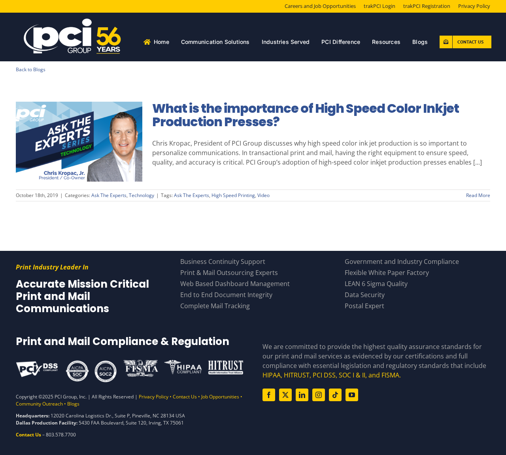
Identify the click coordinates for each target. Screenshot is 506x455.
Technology (141, 195)
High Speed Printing (233, 195)
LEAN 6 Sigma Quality (376, 283)
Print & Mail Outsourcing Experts (229, 272)
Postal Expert (364, 305)
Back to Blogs (30, 69)
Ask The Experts (108, 195)
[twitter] (285, 395)
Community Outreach (39, 403)
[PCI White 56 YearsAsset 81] (73, 21)
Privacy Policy (153, 396)
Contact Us (185, 396)
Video (263, 195)
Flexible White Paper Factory (387, 272)
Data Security (365, 294)
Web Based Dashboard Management (235, 283)
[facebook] (268, 395)
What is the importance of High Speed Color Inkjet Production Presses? (79, 128)
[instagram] (318, 395)
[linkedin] (302, 395)
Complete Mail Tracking (215, 305)
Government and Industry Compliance (402, 261)
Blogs (73, 403)
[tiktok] (335, 395)
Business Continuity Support (222, 261)
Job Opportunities (220, 396)
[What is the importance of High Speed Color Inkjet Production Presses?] (79, 142)
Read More (478, 195)
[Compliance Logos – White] (130, 362)
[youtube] (352, 395)
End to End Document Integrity (226, 294)
